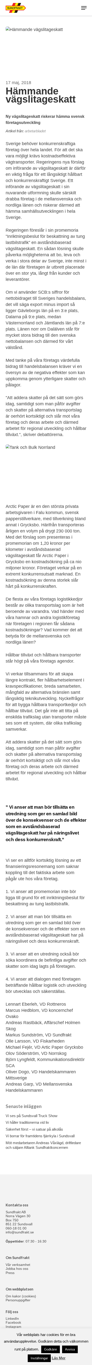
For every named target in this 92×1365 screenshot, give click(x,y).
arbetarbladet (35, 131)
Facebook (13, 1322)
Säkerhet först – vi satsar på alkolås (34, 1129)
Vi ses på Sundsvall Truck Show (31, 1116)
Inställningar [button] (39, 1358)
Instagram (13, 1327)
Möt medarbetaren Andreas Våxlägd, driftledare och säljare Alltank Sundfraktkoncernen (43, 1145)
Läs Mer (59, 1358)
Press (10, 1273)
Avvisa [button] (70, 1349)
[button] (84, 7)
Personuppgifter (18, 1300)
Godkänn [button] (50, 1349)
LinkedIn (12, 1318)
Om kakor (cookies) (21, 1296)
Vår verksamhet (18, 1265)
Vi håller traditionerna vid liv (27, 1122)
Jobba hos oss (17, 1269)
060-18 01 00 (16, 1228)
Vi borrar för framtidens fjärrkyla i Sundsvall (40, 1136)
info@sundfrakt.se (20, 1232)
